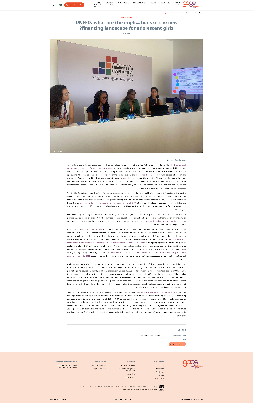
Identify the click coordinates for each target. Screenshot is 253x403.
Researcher (130, 374)
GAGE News (159, 378)
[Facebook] (130, 399)
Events (161, 375)
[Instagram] (125, 399)
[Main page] (193, 4)
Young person (130, 377)
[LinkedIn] (120, 399)
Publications (139, 3)
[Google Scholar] (116, 399)
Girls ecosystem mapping (96, 5)
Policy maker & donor (127, 365)
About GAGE (159, 365)
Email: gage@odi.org (98, 365)
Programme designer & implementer (126, 369)
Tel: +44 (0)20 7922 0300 (97, 368)
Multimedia (123, 3)
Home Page (199, 13)
